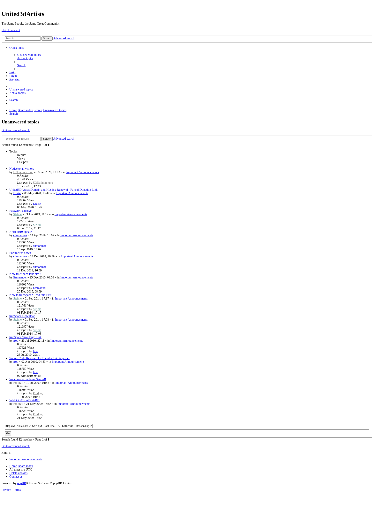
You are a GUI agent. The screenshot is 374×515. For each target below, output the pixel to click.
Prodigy (18, 382)
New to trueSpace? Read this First (30, 295)
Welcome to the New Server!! (27, 379)
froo (15, 340)
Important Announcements (82, 172)
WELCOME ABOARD (24, 400)
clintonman (20, 235)
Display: (10, 425)
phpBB (21, 483)
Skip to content (11, 30)
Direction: (68, 425)
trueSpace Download (22, 316)
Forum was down (20, 252)
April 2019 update (20, 231)
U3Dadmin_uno (23, 172)
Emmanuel (19, 277)
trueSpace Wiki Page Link (25, 337)
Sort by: (37, 425)
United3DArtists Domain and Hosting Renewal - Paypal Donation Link (53, 189)
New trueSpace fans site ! (25, 274)
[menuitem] (29, 54)
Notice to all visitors (21, 168)
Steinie (17, 214)
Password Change (20, 210)
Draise (17, 193)
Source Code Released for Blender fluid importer (39, 358)
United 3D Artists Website (187, 4)
